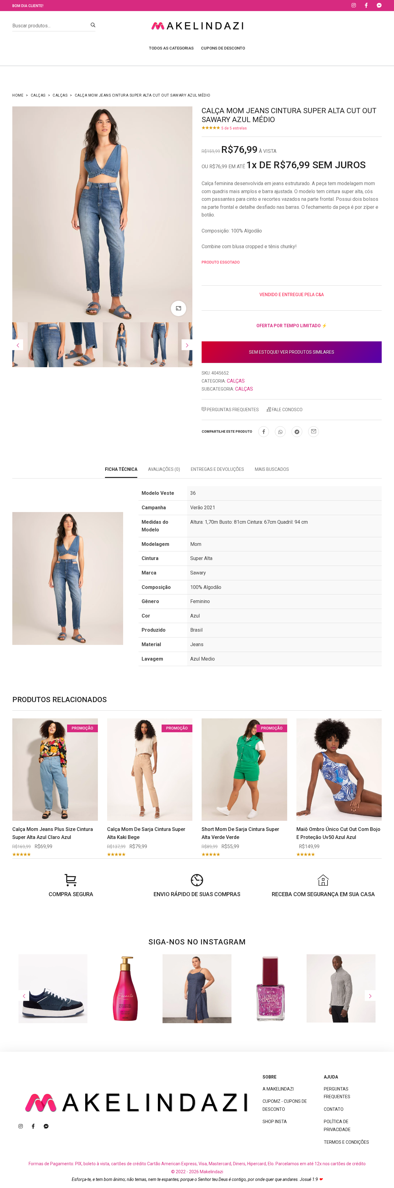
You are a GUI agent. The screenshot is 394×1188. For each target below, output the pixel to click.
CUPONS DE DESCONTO (223, 48)
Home (17, 95)
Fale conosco (287, 409)
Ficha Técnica (121, 469)
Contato (334, 1109)
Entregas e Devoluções (217, 469)
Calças (38, 95)
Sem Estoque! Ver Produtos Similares (291, 352)
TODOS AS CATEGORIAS (171, 48)
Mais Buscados (272, 469)
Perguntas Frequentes (232, 409)
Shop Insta (275, 1121)
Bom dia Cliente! (27, 6)
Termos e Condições (346, 1142)
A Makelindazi (278, 1089)
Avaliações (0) (164, 469)
